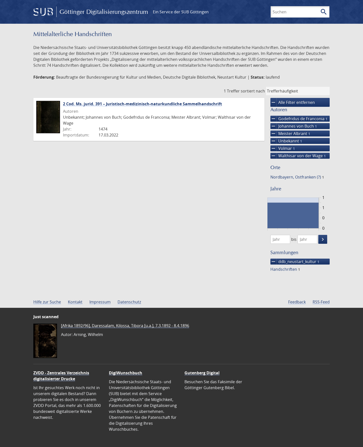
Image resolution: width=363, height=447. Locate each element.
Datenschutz (129, 302)
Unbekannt (286, 141)
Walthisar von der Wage (298, 156)
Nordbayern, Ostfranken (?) (297, 177)
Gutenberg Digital (202, 373)
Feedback (297, 302)
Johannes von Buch (293, 126)
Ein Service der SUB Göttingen (181, 12)
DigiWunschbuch (125, 373)
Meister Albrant (290, 133)
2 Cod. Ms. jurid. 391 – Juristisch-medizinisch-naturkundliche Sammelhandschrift (142, 104)
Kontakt (75, 302)
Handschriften (285, 269)
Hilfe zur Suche (47, 302)
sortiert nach (253, 91)
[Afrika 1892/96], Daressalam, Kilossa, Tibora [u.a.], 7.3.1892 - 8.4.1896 (125, 325)
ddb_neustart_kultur (294, 262)
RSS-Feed (321, 302)
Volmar (282, 148)
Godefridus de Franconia (298, 119)
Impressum (100, 302)
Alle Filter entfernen (292, 102)
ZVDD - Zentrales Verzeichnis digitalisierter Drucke (61, 375)
